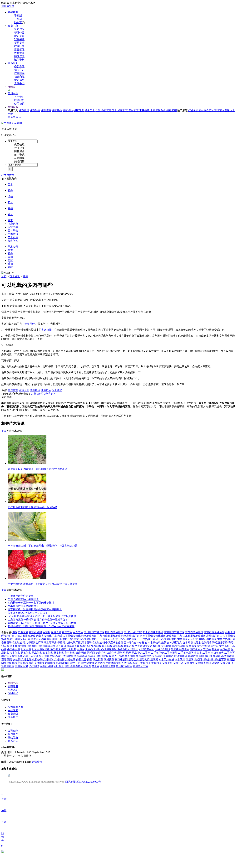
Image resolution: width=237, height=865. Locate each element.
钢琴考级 (82, 656)
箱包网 (95, 666)
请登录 (10, 6)
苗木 (10, 184)
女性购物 (59, 659)
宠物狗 (199, 663)
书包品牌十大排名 (65, 649)
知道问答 (171, 110)
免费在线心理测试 (127, 649)
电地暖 (120, 666)
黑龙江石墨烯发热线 (85, 639)
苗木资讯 (214, 110)
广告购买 (19, 73)
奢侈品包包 (195, 646)
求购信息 (144, 110)
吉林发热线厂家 (226, 639)
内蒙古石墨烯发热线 (69, 635)
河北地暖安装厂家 (33, 642)
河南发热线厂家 (130, 635)
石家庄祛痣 (48, 656)
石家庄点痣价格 (32, 656)
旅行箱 (214, 646)
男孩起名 (59, 652)
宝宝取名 (15, 652)
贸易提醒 (19, 42)
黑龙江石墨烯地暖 (41, 639)
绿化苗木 (89, 110)
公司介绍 (13, 730)
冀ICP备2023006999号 (88, 781)
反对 (11, 393)
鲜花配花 (122, 110)
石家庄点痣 (16, 656)
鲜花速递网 (121, 659)
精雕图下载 (219, 659)
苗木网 (186, 642)
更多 (3, 430)
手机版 (18, 15)
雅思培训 (69, 666)
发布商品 (57, 110)
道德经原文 (196, 649)
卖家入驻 (13, 689)
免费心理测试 (93, 649)
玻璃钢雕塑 (180, 656)
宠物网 (216, 663)
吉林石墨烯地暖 (208, 639)
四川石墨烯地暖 (114, 632)
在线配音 (118, 646)
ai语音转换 (154, 646)
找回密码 (13, 693)
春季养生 (67, 632)
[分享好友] (7, 273)
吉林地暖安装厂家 (187, 639)
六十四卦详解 (166, 659)
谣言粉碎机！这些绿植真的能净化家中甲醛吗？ (35, 609)
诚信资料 (19, 59)
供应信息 (79, 110)
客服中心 (13, 93)
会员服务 (13, 63)
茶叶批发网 (35, 632)
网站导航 (13, 107)
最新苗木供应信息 (171, 642)
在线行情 (19, 46)
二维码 (18, 19)
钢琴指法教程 (146, 656)
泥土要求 (57, 390)
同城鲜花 (109, 659)
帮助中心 (13, 683)
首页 (3, 276)
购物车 (18, 22)
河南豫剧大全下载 (53, 646)
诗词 (14, 632)
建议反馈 (37, 761)
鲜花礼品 (81, 659)
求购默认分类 (158, 110)
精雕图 (231, 659)
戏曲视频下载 (71, 646)
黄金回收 (156, 663)
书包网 (80, 649)
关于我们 (19, 96)
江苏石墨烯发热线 (214, 632)
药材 (10, 202)
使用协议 (19, 103)
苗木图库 (224, 110)
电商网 (60, 663)
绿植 (10, 196)
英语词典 (100, 652)
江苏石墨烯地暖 (194, 632)
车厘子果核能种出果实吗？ (23, 599)
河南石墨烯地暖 (112, 635)
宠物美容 (167, 663)
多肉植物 (46, 329)
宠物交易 (225, 663)
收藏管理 (19, 53)
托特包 (176, 646)
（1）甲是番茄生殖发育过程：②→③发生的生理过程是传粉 (42, 616)
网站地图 (70, 781)
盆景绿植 (100, 110)
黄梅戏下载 (24, 646)
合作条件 (13, 734)
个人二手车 (143, 652)
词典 (83, 652)
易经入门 (144, 659)
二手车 (206, 652)
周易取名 (37, 652)
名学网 (215, 649)
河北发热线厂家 (72, 642)
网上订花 (98, 659)
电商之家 (17, 663)
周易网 (189, 659)
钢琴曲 (134, 656)
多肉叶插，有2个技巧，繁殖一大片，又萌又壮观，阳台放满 (42, 623)
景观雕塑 (168, 656)
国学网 (91, 652)
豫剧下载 (12, 646)
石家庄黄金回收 (142, 663)
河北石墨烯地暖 (53, 642)
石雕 (3, 659)
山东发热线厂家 (210, 635)
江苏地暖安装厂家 (174, 632)
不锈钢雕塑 (227, 656)
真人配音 (107, 646)
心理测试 (34, 666)
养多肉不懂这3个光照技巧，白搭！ (28, 612)
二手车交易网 (185, 652)
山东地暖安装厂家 (171, 635)
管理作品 (19, 32)
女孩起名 (225, 649)
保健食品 (56, 632)
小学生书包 (13, 649)
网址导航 (6, 663)
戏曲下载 (37, 646)
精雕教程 (207, 659)
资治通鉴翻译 (220, 642)
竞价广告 (19, 69)
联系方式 (13, 741)
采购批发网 (46, 666)
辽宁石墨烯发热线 (166, 639)
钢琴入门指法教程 (98, 656)
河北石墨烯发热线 (91, 642)
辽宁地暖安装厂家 (107, 639)
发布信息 (19, 80)
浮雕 (201, 656)
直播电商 (39, 663)
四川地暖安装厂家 (94, 632)
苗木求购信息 (153, 642)
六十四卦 (180, 659)
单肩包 (184, 646)
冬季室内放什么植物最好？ (23, 606)
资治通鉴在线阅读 (201, 642)
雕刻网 (208, 656)
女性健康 (70, 659)
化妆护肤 (37, 659)
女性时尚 (48, 659)
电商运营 (23, 632)
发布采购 (19, 36)
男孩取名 (26, 652)
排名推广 (13, 717)
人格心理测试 (162, 649)
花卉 (10, 190)
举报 (19, 393)
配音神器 (85, 646)
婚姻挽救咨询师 (180, 649)
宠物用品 (189, 663)
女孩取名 (48, 652)
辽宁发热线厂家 (146, 639)
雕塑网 (217, 656)
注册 (3, 6)
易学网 (121, 652)
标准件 (128, 666)
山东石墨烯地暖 (192, 635)
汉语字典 (111, 652)
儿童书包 (26, 649)
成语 (78, 652)
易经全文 (133, 659)
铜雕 (9, 659)
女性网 (17, 659)
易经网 (198, 659)
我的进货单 (7, 175)
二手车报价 (170, 652)
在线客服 (13, 710)
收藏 (26, 393)
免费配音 (96, 646)
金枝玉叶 (30, 323)
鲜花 (89, 659)
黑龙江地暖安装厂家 (18, 639)
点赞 (4, 393)
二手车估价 (157, 652)
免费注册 (13, 686)
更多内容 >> (15, 117)
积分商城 (19, 76)
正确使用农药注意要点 (21, 595)
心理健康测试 (109, 649)
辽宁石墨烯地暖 (128, 639)
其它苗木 (111, 110)
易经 (128, 652)
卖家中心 (19, 83)
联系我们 (19, 100)
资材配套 (133, 110)
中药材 (46, 632)
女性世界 (26, 659)
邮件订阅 (19, 56)
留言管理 (19, 49)
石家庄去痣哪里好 (65, 656)
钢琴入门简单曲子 (119, 656)
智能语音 (129, 646)
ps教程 (101, 663)
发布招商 (46, 110)
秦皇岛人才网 (140, 666)
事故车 (198, 652)
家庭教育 (59, 666)
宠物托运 (178, 663)
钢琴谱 (159, 656)
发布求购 (68, 110)
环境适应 (46, 390)
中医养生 (78, 632)
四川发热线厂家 (133, 632)
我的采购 (19, 39)
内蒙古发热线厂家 (46, 635)
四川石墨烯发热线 (153, 632)
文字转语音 (141, 646)
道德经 (207, 649)
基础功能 (13, 12)
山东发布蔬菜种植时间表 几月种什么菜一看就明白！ (38, 619)
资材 (10, 214)
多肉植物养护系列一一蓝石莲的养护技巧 (31, 602)
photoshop (91, 663)
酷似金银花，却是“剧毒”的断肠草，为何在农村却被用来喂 (41, 626)
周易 (134, 652)
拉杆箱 (206, 646)
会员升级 (19, 66)
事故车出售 (217, 652)
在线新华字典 (83, 666)
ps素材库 (111, 663)
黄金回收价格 (124, 663)
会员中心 (13, 25)
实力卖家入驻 (15, 707)
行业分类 (193, 110)
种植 (10, 208)
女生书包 (224, 646)
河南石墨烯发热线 (150, 635)
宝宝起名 (69, 652)
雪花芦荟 (13, 390)
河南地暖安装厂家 (91, 635)
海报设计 (69, 663)
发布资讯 (24, 110)
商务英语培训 (107, 666)
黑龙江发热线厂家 (62, 639)
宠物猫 (207, 663)
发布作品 (19, 29)
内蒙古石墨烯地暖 (25, 635)
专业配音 (166, 646)
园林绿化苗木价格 (134, 642)
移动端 (11, 86)
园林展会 (204, 110)
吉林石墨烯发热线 (11, 642)
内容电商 (50, 663)
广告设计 (80, 663)
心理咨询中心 (146, 649)
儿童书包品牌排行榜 (43, 649)
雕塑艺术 (193, 656)
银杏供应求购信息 (113, 642)
